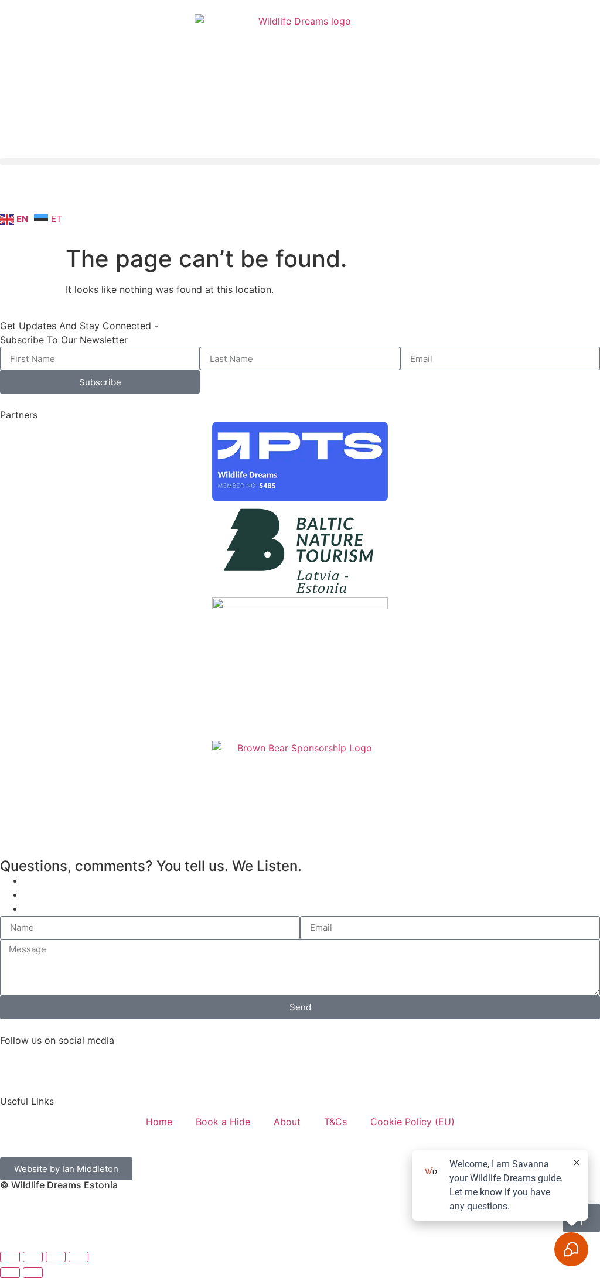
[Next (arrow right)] (33, 1272)
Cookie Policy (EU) (412, 1121)
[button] (300, 161)
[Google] (240, 193)
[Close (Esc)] (78, 1257)
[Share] (56, 1257)
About (287, 1121)
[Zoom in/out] (10, 1257)
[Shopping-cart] (208, 193)
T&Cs (335, 1121)
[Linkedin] (111, 193)
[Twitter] (143, 1062)
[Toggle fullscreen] (33, 1257)
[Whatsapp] (175, 193)
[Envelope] (143, 193)
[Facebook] (14, 1062)
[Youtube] (79, 193)
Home (159, 1121)
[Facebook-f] (14, 193)
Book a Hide (223, 1121)
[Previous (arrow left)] (10, 1272)
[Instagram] (47, 193)
